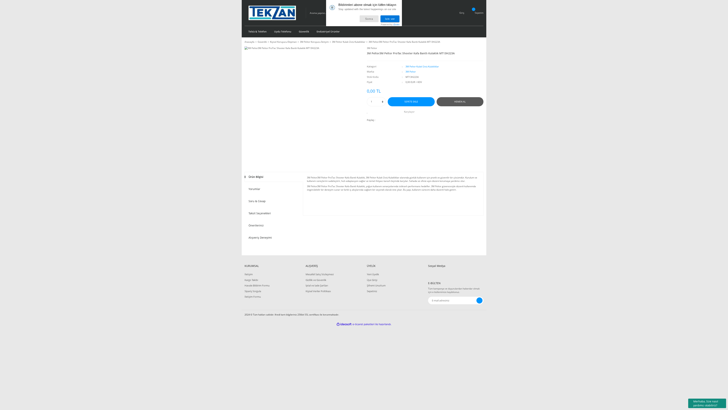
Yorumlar (254, 189)
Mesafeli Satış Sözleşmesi (320, 274)
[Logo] (272, 13)
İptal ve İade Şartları (317, 285)
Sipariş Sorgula (253, 291)
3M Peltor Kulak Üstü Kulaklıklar (422, 66)
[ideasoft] (344, 324)
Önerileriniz (256, 225)
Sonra (369, 18)
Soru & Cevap (257, 201)
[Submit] (479, 300)
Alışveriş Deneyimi (260, 237)
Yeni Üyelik (373, 274)
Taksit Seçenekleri (260, 213)
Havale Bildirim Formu (257, 285)
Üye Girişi (372, 280)
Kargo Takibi (251, 280)
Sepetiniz (372, 291)
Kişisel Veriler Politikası (318, 291)
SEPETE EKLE (411, 101)
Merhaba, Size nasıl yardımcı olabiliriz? (705, 403)
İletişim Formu (253, 296)
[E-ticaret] (363, 324)
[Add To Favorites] (368, 111)
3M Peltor (372, 48)
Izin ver (390, 18)
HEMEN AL (460, 101)
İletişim (249, 274)
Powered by (390, 25)
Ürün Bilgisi (256, 177)
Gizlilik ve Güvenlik (316, 280)
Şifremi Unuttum (376, 285)
